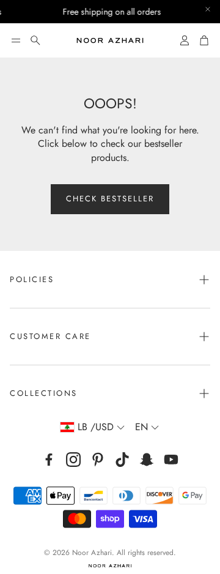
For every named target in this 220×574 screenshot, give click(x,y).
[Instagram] (73, 459)
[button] (16, 40)
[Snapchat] (146, 459)
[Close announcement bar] (208, 9)
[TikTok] (122, 459)
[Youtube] (171, 459)
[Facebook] (49, 459)
